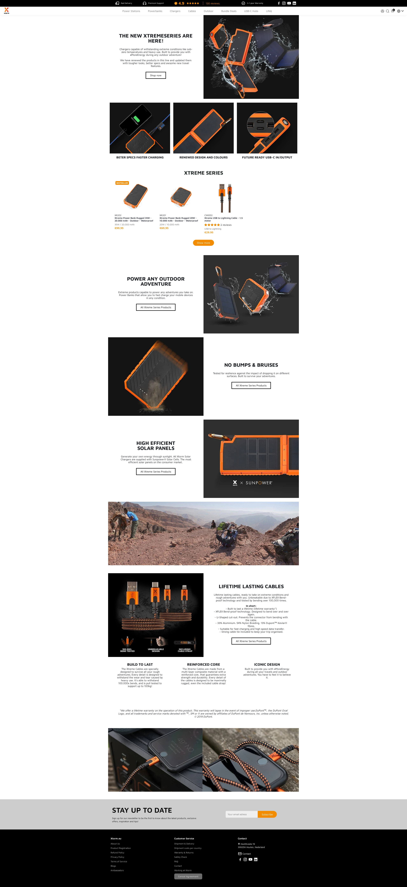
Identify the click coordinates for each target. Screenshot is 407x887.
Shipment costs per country (187, 848)
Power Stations (131, 11)
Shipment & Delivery (184, 843)
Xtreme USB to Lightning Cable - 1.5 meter (223, 218)
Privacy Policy (117, 857)
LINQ (269, 11)
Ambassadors (117, 870)
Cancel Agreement (188, 876)
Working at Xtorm (183, 870)
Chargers (175, 11)
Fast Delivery (126, 3)
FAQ (176, 861)
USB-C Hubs (251, 11)
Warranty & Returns (183, 852)
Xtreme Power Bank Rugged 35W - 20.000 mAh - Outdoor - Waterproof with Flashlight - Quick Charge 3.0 (134, 218)
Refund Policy (117, 852)
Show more (203, 242)
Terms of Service (119, 861)
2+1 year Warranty (255, 3)
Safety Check (180, 857)
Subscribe (267, 814)
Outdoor (208, 11)
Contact (178, 866)
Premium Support (156, 3)
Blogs (113, 866)
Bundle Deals (228, 11)
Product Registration (121, 848)
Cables (192, 11)
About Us (115, 843)
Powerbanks (155, 11)
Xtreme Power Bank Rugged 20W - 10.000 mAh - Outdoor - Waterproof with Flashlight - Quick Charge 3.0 (179, 218)
